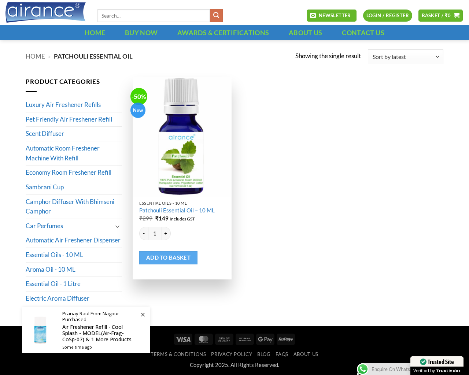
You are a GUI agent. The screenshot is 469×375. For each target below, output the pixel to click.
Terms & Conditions (178, 354)
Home (35, 56)
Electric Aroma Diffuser (57, 298)
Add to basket (168, 258)
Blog (264, 354)
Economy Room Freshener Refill (68, 173)
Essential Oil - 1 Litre (53, 284)
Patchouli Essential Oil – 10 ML (177, 210)
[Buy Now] (86, 330)
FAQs (282, 354)
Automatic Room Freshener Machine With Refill (63, 153)
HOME (95, 33)
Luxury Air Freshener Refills (63, 105)
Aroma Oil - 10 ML (50, 269)
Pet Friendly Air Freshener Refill (69, 119)
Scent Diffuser (45, 134)
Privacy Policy (231, 354)
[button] (332, 16)
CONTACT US (363, 33)
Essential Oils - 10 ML (54, 255)
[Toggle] (117, 226)
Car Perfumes (44, 226)
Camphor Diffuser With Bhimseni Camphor (70, 206)
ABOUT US (305, 33)
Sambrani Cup (45, 187)
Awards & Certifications (223, 33)
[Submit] (216, 15)
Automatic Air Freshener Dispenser (73, 240)
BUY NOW (141, 33)
